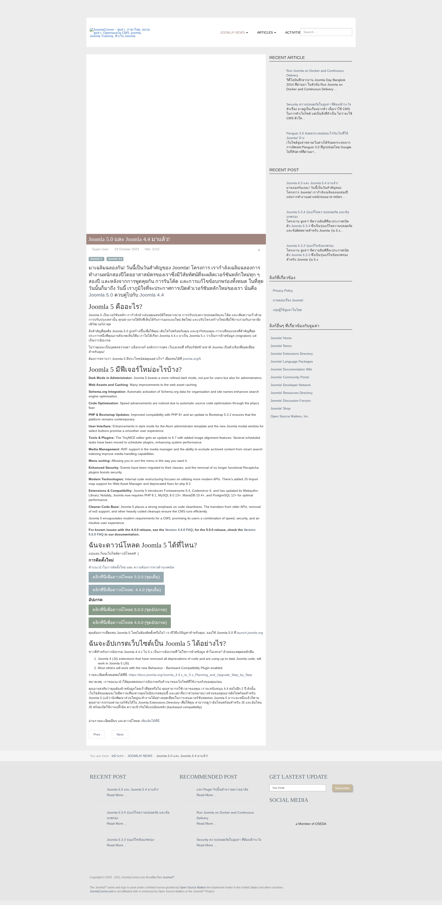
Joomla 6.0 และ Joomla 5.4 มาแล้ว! (312, 183)
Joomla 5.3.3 (300, 255)
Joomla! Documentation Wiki (291, 369)
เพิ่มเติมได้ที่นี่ (150, 721)
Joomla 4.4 (152, 294)
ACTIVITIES (294, 32)
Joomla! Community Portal (289, 377)
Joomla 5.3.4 (300, 226)
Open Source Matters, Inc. (289, 416)
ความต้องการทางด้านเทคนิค (154, 567)
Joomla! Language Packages (291, 361)
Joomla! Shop (280, 408)
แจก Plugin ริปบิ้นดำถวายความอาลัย (222, 789)
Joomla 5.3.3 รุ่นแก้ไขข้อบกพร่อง (310, 245)
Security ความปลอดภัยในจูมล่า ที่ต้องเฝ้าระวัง (318, 104)
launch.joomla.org (250, 632)
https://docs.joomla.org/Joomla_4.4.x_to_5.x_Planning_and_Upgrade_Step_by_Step (190, 675)
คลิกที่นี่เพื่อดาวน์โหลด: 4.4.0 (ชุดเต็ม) (127, 590)
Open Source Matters (193, 887)
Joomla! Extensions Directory (291, 353)
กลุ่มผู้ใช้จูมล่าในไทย (287, 310)
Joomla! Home (281, 338)
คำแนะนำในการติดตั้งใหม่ (107, 567)
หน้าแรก (117, 756)
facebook (93, 14)
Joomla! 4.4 (115, 258)
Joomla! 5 (96, 258)
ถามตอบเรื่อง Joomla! (288, 300)
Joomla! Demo (281, 346)
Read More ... (117, 795)
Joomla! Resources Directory (291, 393)
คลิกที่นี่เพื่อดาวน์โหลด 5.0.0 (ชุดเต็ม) (126, 577)
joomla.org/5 (192, 359)
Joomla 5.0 (101, 294)
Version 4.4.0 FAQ (179, 530)
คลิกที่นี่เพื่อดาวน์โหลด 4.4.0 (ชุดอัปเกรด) (130, 622)
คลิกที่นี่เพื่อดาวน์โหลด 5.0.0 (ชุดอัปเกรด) (130, 609)
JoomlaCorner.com (101, 891)
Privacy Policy (283, 290)
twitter (102, 14)
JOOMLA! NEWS (233, 32)
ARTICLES (265, 32)
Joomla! (168, 877)
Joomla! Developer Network (290, 385)
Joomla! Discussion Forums (290, 400)
